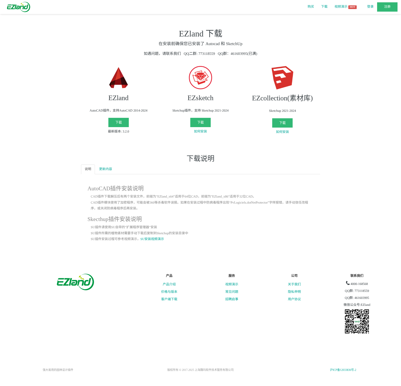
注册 (387, 7)
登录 (370, 7)
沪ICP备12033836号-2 (343, 370)
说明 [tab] (88, 169)
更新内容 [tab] (105, 169)
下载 (324, 7)
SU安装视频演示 (152, 239)
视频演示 (345, 7)
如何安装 (200, 131)
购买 (311, 7)
